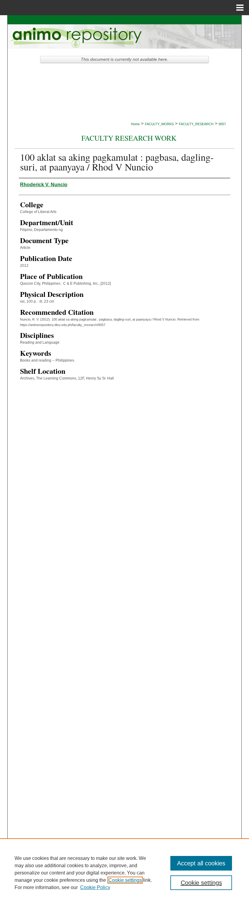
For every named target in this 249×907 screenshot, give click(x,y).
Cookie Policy (95, 887)
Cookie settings (125, 880)
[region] (124, 872)
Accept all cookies (201, 863)
